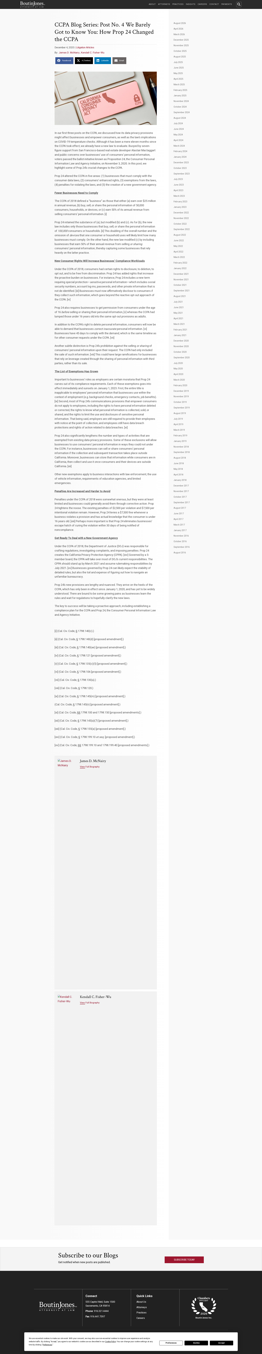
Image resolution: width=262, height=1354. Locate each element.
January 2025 (180, 95)
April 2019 (178, 424)
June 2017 (179, 513)
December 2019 (181, 391)
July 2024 (178, 123)
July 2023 (178, 179)
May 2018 (178, 469)
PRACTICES (177, 4)
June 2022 (179, 240)
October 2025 (180, 51)
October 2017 (180, 497)
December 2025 (181, 39)
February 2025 (180, 90)
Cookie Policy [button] (110, 1342)
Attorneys (141, 1307)
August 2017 (180, 508)
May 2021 (178, 313)
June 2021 (179, 307)
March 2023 (179, 196)
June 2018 (179, 463)
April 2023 (178, 190)
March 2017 (179, 524)
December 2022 (181, 212)
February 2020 (180, 385)
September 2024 (182, 112)
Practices (141, 1312)
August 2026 (180, 23)
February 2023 (180, 201)
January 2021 (180, 335)
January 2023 (180, 207)
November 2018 (181, 446)
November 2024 (181, 101)
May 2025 (178, 73)
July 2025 (178, 62)
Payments (226, 4)
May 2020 (178, 368)
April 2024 (178, 140)
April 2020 (178, 374)
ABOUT (152, 4)
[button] (239, 4)
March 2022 (179, 257)
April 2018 (178, 474)
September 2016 (182, 547)
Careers (140, 1318)
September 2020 (182, 357)
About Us (141, 1302)
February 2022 (180, 262)
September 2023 (182, 173)
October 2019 (180, 402)
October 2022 (180, 223)
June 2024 (179, 129)
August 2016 (180, 552)
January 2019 (180, 441)
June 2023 (179, 184)
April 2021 (178, 318)
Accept (221, 1343)
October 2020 (180, 352)
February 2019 (180, 435)
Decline (196, 1343)
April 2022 (178, 251)
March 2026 (179, 34)
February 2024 (180, 151)
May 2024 (178, 134)
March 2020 (179, 379)
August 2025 (180, 56)
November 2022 (181, 218)
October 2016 (180, 541)
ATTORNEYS (164, 4)
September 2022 (182, 229)
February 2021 (180, 329)
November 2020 (181, 346)
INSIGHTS (190, 4)
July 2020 (178, 363)
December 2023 (181, 162)
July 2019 (178, 419)
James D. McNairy (69, 53)
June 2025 (179, 67)
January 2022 (180, 268)
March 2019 (179, 430)
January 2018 (180, 480)
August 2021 (180, 296)
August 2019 (180, 413)
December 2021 (181, 274)
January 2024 (180, 157)
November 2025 (181, 45)
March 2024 (179, 145)
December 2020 (181, 340)
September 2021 (182, 290)
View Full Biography (89, 766)
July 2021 (178, 301)
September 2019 (182, 407)
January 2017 (180, 530)
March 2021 (179, 324)
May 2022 (178, 246)
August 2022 (180, 235)
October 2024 (180, 106)
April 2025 (178, 79)
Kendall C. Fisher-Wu (92, 53)
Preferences (171, 1343)
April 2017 (178, 519)
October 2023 (180, 168)
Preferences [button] (47, 1345)
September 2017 (182, 502)
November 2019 (181, 396)
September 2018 (182, 452)
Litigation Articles (85, 47)
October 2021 (180, 285)
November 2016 (181, 535)
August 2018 (180, 457)
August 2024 (180, 118)
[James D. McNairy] (67, 872)
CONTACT (214, 4)
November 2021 (181, 279)
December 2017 (181, 485)
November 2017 (181, 491)
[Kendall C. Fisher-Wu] (67, 1108)
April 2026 (178, 28)
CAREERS (202, 4)
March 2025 (179, 84)
